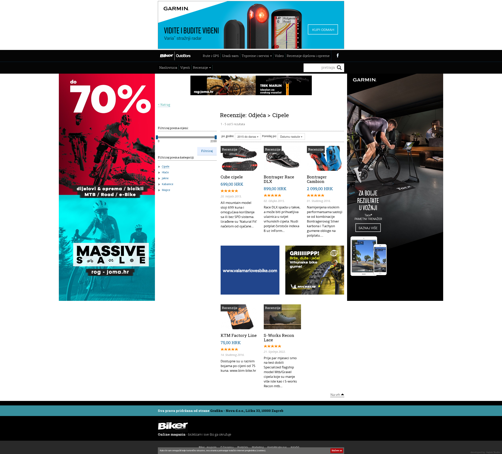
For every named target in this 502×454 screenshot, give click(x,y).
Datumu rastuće (290, 136)
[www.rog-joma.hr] (107, 187)
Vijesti (185, 67)
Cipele (165, 166)
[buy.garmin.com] (251, 24)
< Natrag (164, 105)
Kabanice (167, 184)
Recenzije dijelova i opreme (308, 55)
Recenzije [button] (201, 67)
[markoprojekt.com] (314, 270)
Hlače (165, 172)
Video (279, 55)
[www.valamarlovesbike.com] (250, 270)
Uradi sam (230, 55)
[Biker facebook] (337, 55)
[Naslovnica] (175, 55)
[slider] (157, 137)
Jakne (165, 178)
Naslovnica (168, 67)
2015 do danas (247, 136)
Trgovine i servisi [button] (256, 55)
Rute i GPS (211, 55)
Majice (166, 190)
